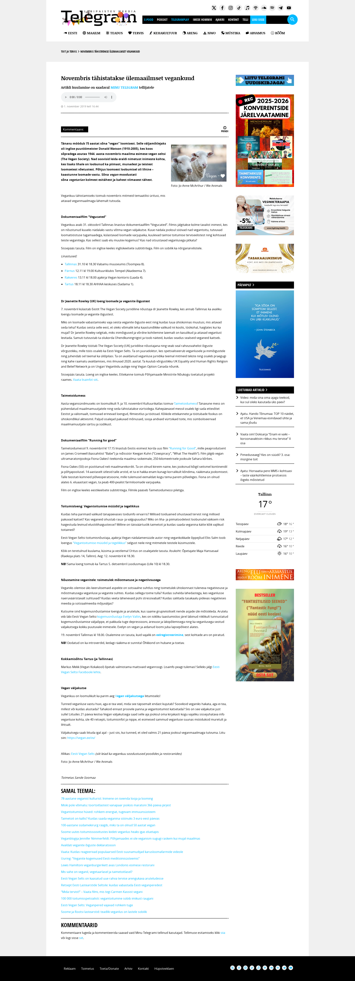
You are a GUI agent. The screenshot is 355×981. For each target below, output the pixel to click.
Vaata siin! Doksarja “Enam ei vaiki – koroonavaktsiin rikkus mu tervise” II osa (265, 438)
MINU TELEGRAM (124, 87)
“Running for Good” (182, 448)
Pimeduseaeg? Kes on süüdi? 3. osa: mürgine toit (265, 457)
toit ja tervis (69, 51)
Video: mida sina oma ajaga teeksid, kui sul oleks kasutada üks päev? (265, 400)
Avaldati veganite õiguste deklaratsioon (88, 845)
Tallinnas (71, 264)
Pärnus (70, 271)
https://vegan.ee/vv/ (81, 738)
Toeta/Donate (109, 969)
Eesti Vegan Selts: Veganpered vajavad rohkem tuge (97, 905)
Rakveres (71, 277)
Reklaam (70, 969)
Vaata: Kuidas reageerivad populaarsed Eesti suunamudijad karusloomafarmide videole (122, 852)
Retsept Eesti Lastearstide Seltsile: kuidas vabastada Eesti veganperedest (111, 885)
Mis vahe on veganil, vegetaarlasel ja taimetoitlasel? (96, 872)
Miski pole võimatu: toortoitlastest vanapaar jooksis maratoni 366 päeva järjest (116, 805)
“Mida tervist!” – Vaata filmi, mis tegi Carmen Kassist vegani (102, 892)
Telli (245, 20)
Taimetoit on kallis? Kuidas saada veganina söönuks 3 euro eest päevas (110, 818)
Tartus (69, 284)
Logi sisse (258, 20)
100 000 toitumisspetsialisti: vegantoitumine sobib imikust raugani (107, 898)
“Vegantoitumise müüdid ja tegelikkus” (99, 543)
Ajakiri (220, 20)
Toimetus (87, 969)
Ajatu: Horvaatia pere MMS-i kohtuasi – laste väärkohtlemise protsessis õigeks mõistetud (266, 475)
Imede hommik (202, 20)
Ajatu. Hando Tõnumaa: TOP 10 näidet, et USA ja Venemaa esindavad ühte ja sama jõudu (267, 418)
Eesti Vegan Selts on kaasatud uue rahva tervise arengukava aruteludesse (112, 878)
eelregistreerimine (169, 635)
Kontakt (233, 20)
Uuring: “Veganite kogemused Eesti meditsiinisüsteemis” (100, 858)
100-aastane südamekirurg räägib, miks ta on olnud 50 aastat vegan (108, 825)
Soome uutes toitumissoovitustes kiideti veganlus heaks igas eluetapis (110, 832)
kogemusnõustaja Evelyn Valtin (119, 617)
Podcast (162, 20)
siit (81, 938)
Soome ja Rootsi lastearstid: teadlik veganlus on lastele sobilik (104, 912)
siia (223, 933)
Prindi (224, 131)
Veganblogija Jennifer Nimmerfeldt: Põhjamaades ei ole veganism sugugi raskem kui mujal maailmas (130, 838)
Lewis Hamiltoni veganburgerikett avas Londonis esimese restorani (107, 865)
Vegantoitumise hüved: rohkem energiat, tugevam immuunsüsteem (108, 812)
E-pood (148, 20)
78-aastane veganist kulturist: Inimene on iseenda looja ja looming (107, 798)
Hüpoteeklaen (164, 969)
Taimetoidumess (185, 403)
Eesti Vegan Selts (83, 754)
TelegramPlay (180, 20)
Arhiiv (128, 969)
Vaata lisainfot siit (85, 380)
